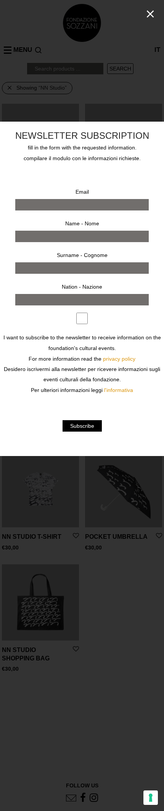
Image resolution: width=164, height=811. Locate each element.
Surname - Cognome (82, 255)
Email (82, 192)
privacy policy (119, 359)
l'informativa (118, 390)
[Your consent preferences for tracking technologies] (150, 797)
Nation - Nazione (82, 287)
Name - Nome (82, 223)
